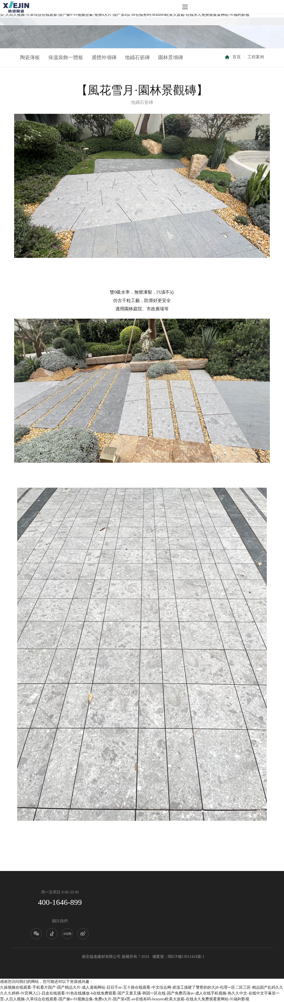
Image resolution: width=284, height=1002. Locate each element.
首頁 (236, 57)
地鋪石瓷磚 (137, 57)
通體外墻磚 (104, 57)
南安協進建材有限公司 (101, 957)
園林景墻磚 (170, 57)
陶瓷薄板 (30, 57)
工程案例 (255, 57)
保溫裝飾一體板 (65, 57)
